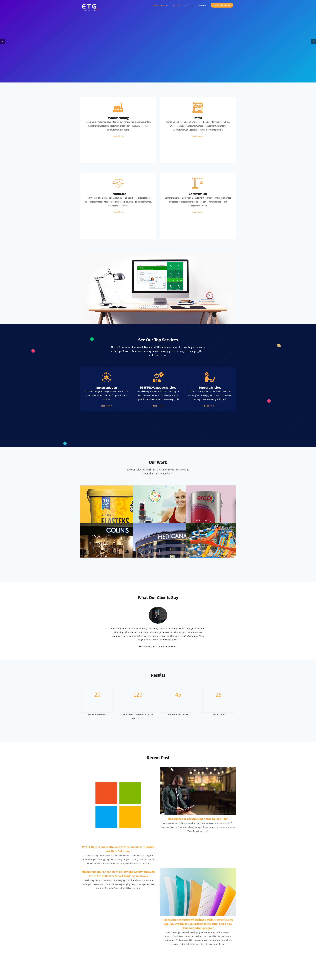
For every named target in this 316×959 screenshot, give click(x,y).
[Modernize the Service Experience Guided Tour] (198, 785)
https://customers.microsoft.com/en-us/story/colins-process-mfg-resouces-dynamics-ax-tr (118, 549)
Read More (105, 405)
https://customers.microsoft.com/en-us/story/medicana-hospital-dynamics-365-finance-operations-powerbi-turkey (171, 549)
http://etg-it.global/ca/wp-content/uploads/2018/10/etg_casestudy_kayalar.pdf (118, 512)
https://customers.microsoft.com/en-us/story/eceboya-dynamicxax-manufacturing (223, 512)
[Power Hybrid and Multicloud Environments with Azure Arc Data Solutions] (118, 799)
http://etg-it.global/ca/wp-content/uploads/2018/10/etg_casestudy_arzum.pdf (171, 512)
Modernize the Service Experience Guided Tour (198, 813)
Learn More (117, 136)
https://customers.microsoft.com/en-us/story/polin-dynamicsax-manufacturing (223, 549)
